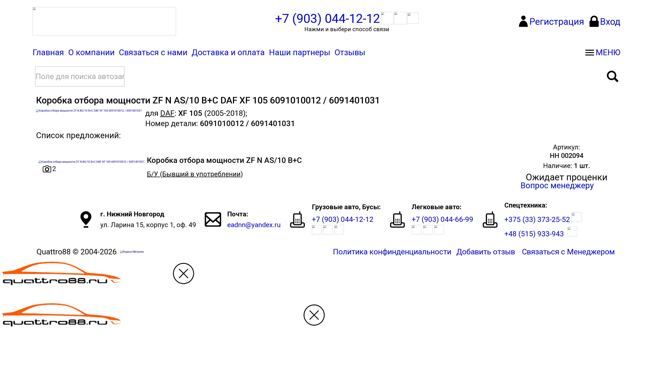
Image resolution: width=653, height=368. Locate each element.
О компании (91, 52)
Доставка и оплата (228, 52)
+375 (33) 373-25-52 (537, 219)
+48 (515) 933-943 (534, 234)
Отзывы (349, 52)
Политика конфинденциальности (392, 251)
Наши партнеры (299, 52)
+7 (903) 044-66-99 (442, 219)
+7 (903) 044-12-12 (342, 219)
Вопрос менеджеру (557, 185)
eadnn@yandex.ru (254, 225)
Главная (48, 52)
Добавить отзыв (485, 251)
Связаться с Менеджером (568, 251)
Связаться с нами (153, 52)
